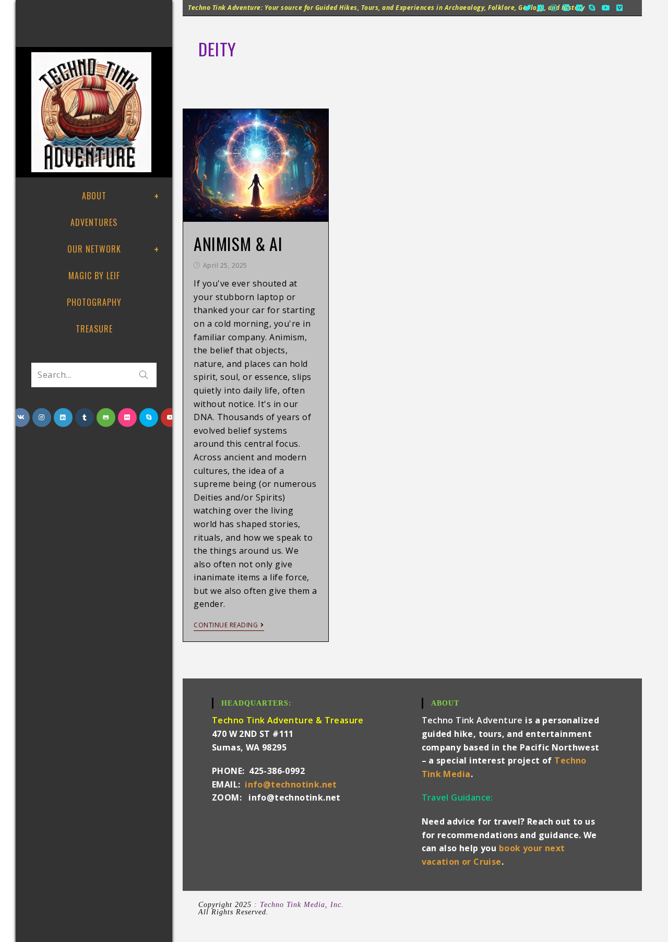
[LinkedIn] (566, 8)
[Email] (631, 8)
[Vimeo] (619, 8)
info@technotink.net (291, 784)
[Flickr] (579, 8)
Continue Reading (226, 625)
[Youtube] (606, 8)
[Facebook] (540, 8)
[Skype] (592, 8)
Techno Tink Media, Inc (300, 905)
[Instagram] (553, 8)
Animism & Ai (238, 243)
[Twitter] (528, 8)
